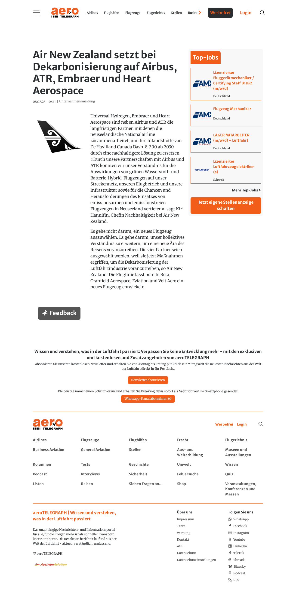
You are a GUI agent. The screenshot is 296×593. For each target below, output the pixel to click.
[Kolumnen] (52, 464)
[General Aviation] (100, 452)
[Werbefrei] (224, 424)
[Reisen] (100, 489)
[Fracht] (196, 440)
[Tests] (100, 464)
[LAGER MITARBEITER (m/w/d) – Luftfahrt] (226, 141)
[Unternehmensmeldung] (77, 101)
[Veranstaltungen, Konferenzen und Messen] (244, 489)
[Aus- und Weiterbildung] (196, 452)
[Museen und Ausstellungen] (244, 452)
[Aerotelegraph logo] (64, 12)
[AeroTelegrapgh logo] (48, 424)
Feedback (63, 313)
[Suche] (261, 424)
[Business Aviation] (52, 452)
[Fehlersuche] (196, 474)
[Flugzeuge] (100, 440)
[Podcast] (52, 474)
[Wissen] (244, 464)
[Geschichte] (148, 464)
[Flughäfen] (148, 440)
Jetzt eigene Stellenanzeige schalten (225, 205)
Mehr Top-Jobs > (246, 190)
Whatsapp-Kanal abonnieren (146, 399)
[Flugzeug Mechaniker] (226, 115)
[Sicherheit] (148, 474)
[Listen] (52, 489)
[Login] (242, 424)
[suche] (262, 13)
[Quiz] (244, 474)
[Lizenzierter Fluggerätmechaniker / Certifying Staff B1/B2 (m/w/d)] (226, 84)
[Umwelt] (196, 464)
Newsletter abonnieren (148, 380)
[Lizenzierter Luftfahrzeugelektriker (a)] (226, 170)
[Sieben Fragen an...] (148, 489)
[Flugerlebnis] (244, 440)
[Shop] (196, 489)
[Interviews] (100, 474)
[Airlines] (52, 440)
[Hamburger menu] (36, 12)
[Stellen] (148, 452)
